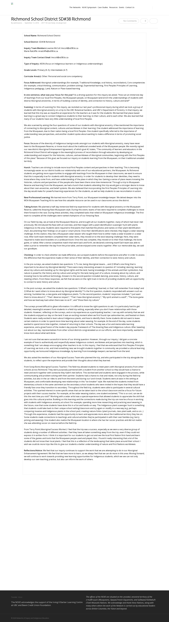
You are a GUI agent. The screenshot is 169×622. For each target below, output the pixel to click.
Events (121, 7)
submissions (17, 23)
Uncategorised (61, 23)
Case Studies (103, 7)
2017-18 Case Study (48, 23)
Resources (113, 7)
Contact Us (129, 7)
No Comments (130, 21)
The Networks (75, 7)
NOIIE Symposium (89, 7)
